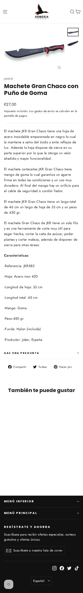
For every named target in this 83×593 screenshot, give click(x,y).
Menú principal (20, 513)
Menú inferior (19, 501)
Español (39, 580)
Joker (8, 79)
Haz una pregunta (21, 353)
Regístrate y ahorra (27, 527)
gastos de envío (44, 111)
